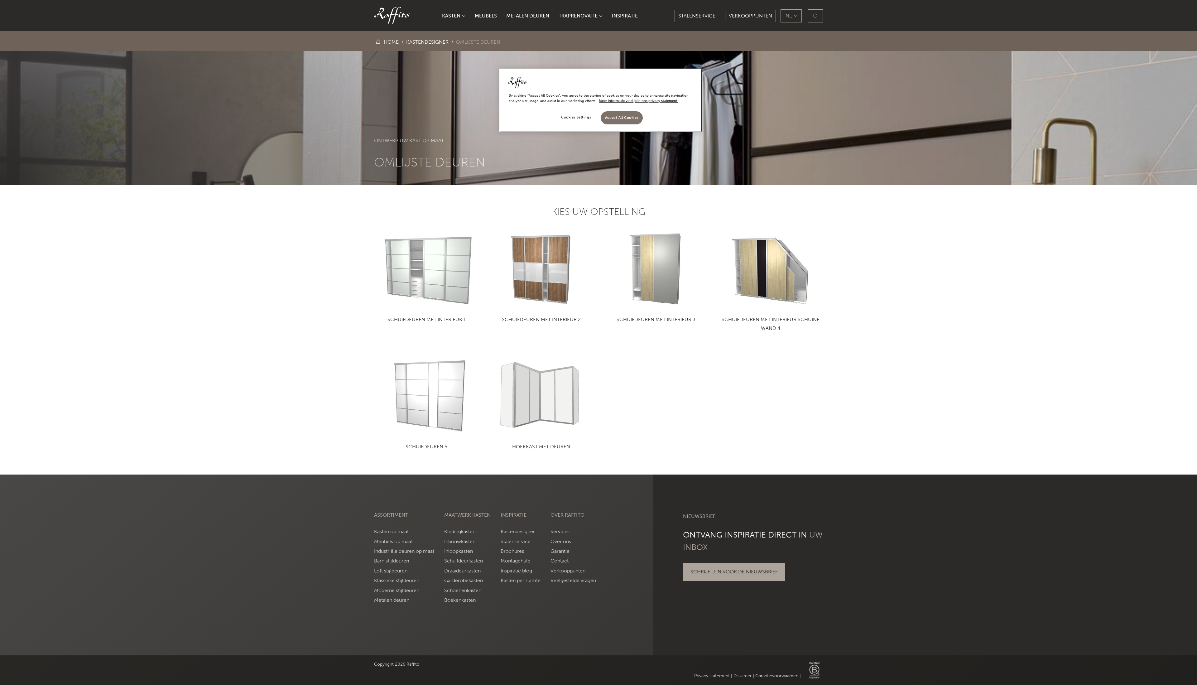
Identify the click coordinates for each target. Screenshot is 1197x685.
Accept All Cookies (621, 117)
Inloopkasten (458, 551)
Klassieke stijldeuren (396, 580)
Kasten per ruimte (521, 580)
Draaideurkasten (462, 571)
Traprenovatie (578, 16)
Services (560, 531)
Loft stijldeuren (390, 571)
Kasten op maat (391, 531)
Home (391, 42)
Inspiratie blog (516, 571)
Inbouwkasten (459, 541)
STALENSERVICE (696, 16)
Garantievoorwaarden (776, 675)
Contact (559, 561)
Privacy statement (712, 675)
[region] (600, 100)
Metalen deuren (391, 600)
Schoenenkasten (462, 590)
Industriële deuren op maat (404, 551)
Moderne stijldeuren (396, 590)
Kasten (451, 16)
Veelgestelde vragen (573, 580)
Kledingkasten (459, 531)
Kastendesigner (427, 42)
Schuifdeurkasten (463, 561)
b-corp (814, 670)
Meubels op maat (393, 541)
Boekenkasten (460, 600)
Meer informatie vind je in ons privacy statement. (638, 101)
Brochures (512, 551)
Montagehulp (515, 561)
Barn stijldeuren (391, 561)
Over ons (560, 541)
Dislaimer (742, 675)
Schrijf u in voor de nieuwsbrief (734, 572)
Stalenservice (516, 541)
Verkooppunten (750, 16)
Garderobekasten (463, 580)
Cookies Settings (576, 117)
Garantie (560, 551)
